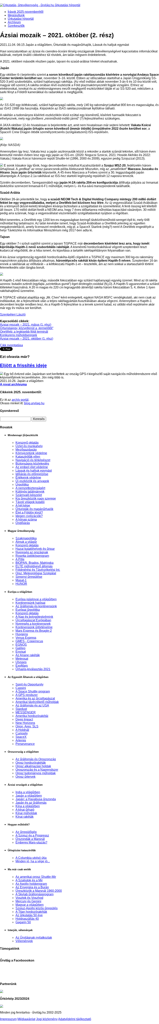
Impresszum (8, 1019)
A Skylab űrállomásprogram (35, 894)
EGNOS (21, 644)
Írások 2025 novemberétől (25, 11)
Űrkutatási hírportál (21, 18)
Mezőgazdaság (26, 449)
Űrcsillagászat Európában (33, 620)
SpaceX (21, 736)
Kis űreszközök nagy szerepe (36, 498)
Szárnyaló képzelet (29, 495)
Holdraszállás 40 (27, 918)
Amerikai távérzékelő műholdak (37, 702)
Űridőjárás (23, 523)
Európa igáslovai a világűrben (36, 599)
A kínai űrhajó (25, 809)
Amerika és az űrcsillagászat (35, 698)
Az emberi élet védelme (32, 467)
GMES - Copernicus (29, 641)
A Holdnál (22, 730)
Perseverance (25, 743)
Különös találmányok (30, 491)
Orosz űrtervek (25, 776)
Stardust (21, 709)
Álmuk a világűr (26, 541)
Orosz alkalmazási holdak (33, 766)
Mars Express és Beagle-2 (34, 630)
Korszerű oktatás (27, 442)
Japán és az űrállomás (31, 802)
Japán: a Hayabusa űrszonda (36, 799)
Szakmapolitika (26, 538)
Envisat (21, 651)
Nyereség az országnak (32, 552)
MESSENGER (26, 712)
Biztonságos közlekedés (32, 463)
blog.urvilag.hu (34, 403)
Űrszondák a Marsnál (30, 839)
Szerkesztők (16, 25)
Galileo (20, 648)
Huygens (22, 634)
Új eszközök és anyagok (32, 481)
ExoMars (22, 665)
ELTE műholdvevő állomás (34, 566)
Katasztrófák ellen (28, 456)
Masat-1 (21, 580)
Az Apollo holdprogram (31, 883)
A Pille (20, 559)
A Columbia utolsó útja (31, 857)
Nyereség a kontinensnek (33, 623)
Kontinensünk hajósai (30, 602)
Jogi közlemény (47, 1019)
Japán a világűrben (29, 795)
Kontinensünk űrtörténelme (34, 627)
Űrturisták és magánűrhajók (34, 509)
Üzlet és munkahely (29, 446)
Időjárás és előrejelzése (32, 474)
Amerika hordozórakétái (32, 716)
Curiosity (22, 733)
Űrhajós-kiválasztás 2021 (33, 669)
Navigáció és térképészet (33, 460)
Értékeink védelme (28, 477)
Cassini (21, 688)
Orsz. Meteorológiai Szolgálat (36, 573)
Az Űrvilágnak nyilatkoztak (34, 937)
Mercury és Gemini (28, 901)
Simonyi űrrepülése (29, 576)
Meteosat (22, 658)
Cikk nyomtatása (11, 345)
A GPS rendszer (27, 695)
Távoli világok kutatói (30, 502)
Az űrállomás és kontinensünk (36, 606)
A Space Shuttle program (33, 691)
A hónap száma (26, 519)
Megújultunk (16, 15)
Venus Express (26, 637)
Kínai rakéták (25, 816)
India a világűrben (28, 792)
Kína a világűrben (28, 806)
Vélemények (24, 941)
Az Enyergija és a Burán (32, 887)
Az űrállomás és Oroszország (36, 759)
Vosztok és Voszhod (29, 897)
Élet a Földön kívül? (29, 512)
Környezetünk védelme (31, 453)
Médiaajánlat (26, 1019)
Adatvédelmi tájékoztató (74, 1019)
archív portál (20, 399)
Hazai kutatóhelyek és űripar (35, 548)
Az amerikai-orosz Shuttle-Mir (36, 876)
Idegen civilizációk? (29, 516)
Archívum (14, 22)
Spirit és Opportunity (29, 684)
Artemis (21, 740)
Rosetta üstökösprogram (32, 555)
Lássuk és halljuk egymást (34, 470)
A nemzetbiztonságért (30, 488)
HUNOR (21, 583)
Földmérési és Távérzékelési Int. (38, 569)
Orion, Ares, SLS (27, 726)
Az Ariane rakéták (28, 655)
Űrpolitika (22, 484)
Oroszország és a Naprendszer (37, 769)
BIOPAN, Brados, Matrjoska (35, 562)
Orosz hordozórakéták (31, 762)
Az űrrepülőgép (26, 832)
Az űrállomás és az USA (32, 705)
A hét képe (23, 505)
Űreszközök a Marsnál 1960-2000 (39, 890)
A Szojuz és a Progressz (32, 835)
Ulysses (21, 662)
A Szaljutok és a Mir (29, 880)
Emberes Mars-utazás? (31, 842)
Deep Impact (24, 719)
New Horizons (25, 723)
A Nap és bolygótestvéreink (34, 616)
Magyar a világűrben (30, 904)
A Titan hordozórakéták (31, 911)
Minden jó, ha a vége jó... (33, 861)
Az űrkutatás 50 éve (29, 915)
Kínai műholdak (26, 813)
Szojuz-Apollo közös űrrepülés (37, 908)
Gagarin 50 (23, 922)
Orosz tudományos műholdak (36, 773)
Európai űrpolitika (28, 609)
